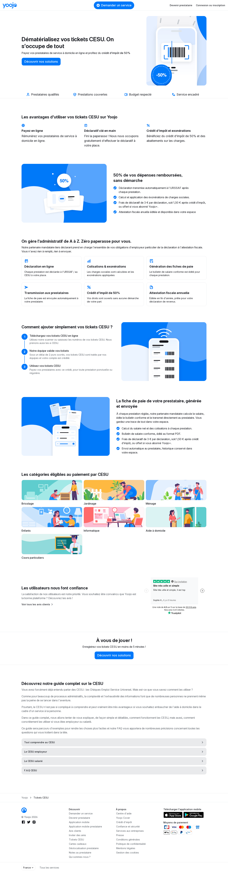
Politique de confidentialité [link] (131, 843)
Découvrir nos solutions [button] (41, 61)
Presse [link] (120, 835)
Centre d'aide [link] (124, 813)
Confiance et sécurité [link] (128, 826)
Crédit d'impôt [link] (124, 822)
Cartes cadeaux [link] (77, 843)
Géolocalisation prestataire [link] (84, 848)
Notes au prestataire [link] (80, 852)
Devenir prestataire (181, 5)
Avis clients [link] (75, 830)
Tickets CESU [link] (41, 797)
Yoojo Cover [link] (123, 817)
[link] (24, 810)
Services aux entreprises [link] (130, 830)
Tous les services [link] (49, 867)
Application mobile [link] (79, 822)
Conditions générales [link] (128, 839)
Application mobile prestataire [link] (85, 826)
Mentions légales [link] (125, 848)
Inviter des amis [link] (77, 835)
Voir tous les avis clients (36, 604)
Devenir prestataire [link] (79, 817)
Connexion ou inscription (210, 5)
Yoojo (25, 797)
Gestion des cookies (127, 852)
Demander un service (116, 5)
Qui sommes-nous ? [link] (79, 856)
